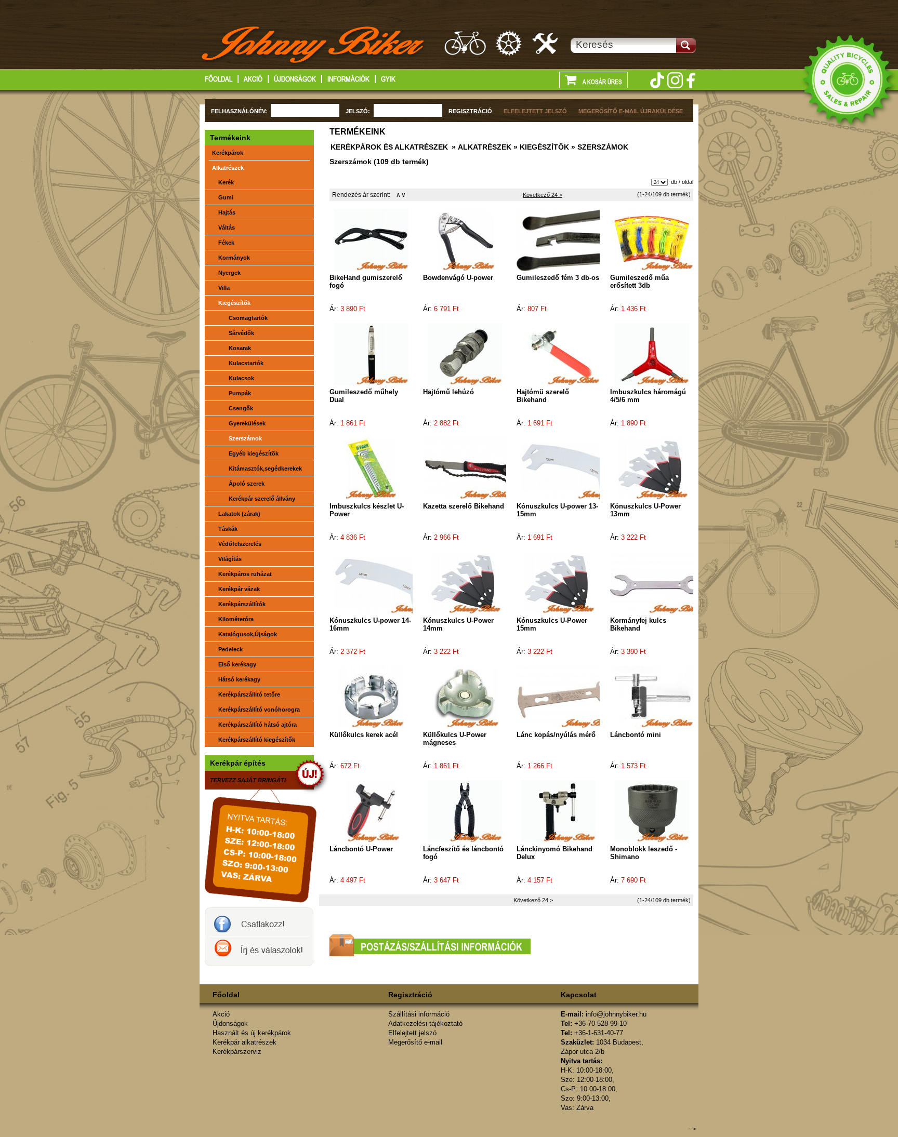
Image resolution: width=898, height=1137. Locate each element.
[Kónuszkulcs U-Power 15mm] (558, 582)
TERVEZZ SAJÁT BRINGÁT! (248, 780)
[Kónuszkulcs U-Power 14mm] (465, 582)
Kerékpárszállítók (242, 604)
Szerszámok (245, 438)
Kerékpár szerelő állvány (262, 499)
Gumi (225, 197)
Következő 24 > (542, 195)
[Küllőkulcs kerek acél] (371, 696)
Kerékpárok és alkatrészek (389, 147)
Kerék (226, 182)
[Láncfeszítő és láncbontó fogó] (465, 811)
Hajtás (226, 212)
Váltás (226, 227)
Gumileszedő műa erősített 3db (639, 281)
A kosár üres (602, 82)
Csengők (241, 408)
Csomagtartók (248, 318)
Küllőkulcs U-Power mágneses (454, 738)
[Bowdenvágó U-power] (465, 239)
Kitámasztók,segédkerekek (265, 468)
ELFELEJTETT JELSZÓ (535, 111)
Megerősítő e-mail (415, 1042)
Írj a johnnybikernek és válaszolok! (259, 951)
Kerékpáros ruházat (245, 574)
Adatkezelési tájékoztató (425, 1023)
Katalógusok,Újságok (247, 634)
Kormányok (234, 258)
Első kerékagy (237, 664)
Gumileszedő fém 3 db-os (558, 278)
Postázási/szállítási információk (430, 945)
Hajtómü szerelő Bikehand (543, 396)
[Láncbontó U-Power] (371, 811)
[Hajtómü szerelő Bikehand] (558, 354)
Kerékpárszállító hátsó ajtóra (257, 724)
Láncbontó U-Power (361, 849)
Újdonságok (295, 79)
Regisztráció (410, 995)
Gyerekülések (247, 423)
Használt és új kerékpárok (252, 1033)
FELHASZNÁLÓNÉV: (239, 111)
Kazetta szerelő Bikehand (463, 506)
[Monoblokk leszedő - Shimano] (652, 811)
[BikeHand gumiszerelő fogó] (371, 239)
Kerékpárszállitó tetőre (249, 694)
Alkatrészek (228, 168)
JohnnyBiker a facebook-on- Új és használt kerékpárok (259, 922)
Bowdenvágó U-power (458, 278)
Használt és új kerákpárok (465, 43)
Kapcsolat (579, 995)
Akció (253, 79)
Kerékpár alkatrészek (509, 43)
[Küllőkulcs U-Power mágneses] (465, 696)
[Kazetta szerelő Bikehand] (467, 468)
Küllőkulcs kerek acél (363, 735)
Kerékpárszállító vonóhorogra (259, 709)
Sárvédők (241, 333)
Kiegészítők (234, 303)
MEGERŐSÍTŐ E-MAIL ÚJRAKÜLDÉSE (630, 111)
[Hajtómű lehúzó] (465, 354)
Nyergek (229, 273)
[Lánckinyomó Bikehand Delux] (558, 811)
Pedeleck (230, 649)
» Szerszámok (598, 147)
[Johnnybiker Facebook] (690, 80)
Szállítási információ (419, 1014)
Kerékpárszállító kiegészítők (256, 740)
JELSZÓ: (358, 111)
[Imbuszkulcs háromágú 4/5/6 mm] (652, 354)
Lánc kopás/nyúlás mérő (556, 735)
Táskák (227, 529)
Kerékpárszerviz (546, 43)
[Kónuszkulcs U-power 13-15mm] (573, 468)
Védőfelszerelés (239, 544)
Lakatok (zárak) (239, 514)
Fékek (226, 242)
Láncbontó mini (635, 735)
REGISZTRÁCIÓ (470, 111)
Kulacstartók (246, 363)
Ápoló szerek (247, 483)
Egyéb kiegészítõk (254, 453)
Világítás (230, 559)
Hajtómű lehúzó (448, 392)
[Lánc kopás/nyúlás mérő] (565, 696)
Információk (348, 79)
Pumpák (240, 393)
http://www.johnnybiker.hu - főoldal (314, 46)
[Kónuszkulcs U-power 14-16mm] (386, 582)
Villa (224, 288)
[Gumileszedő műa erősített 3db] (651, 239)
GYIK (388, 79)
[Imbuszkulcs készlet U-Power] (371, 468)
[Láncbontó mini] (651, 696)
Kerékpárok (227, 153)
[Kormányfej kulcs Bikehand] (655, 582)
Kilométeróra (236, 619)
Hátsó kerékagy (239, 679)
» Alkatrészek (480, 147)
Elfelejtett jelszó (412, 1033)
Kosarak (240, 348)
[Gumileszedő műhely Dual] (371, 354)
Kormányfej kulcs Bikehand (638, 624)
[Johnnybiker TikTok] (657, 80)
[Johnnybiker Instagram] (675, 80)
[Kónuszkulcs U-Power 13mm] (652, 468)
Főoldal (218, 79)
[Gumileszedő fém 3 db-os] (590, 239)
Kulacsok (241, 378)
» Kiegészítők (540, 147)
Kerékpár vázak (239, 589)
